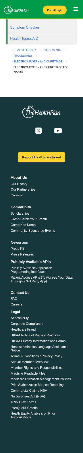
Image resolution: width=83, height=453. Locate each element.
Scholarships (20, 213)
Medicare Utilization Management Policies (41, 379)
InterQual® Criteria (24, 408)
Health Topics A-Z (24, 38)
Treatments (52, 50)
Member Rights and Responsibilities (37, 367)
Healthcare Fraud (23, 329)
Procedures (23, 55)
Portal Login (54, 10)
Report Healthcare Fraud (41, 157)
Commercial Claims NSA (29, 390)
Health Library (25, 50)
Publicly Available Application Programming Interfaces (31, 269)
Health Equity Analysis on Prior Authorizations (33, 415)
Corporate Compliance (27, 323)
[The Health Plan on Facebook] (26, 131)
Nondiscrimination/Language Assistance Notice (39, 348)
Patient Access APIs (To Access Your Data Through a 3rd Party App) (41, 279)
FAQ (14, 298)
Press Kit (17, 248)
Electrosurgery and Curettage (38, 61)
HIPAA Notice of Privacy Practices (35, 335)
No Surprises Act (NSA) (28, 396)
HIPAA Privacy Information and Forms (38, 341)
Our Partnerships (23, 189)
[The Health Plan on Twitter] (38, 131)
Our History (19, 184)
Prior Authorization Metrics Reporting (37, 385)
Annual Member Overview (29, 362)
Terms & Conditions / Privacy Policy (36, 356)
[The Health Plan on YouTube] (58, 131)
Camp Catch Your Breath (29, 219)
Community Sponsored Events (33, 230)
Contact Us (20, 293)
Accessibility (20, 318)
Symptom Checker (24, 27)
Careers (16, 195)
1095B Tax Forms (23, 402)
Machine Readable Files (28, 373)
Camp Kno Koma (23, 225)
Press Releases (22, 254)
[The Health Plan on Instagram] (47, 131)
